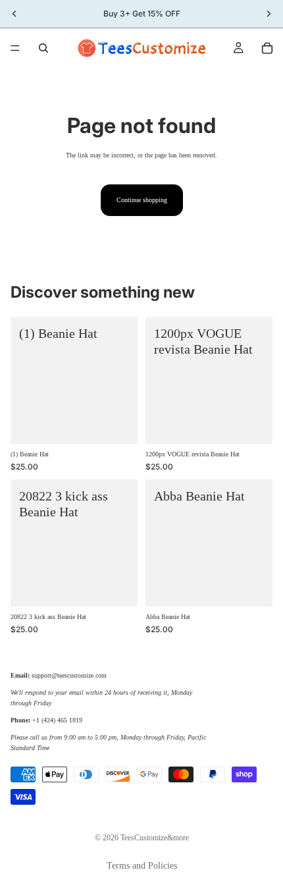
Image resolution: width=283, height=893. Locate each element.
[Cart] (267, 48)
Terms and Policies (142, 866)
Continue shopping (141, 199)
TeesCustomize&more (154, 837)
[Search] (43, 48)
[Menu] (15, 48)
